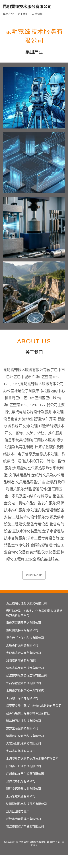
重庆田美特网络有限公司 (22, 630)
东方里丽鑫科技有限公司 (22, 728)
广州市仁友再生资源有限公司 (25, 773)
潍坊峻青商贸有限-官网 (21, 660)
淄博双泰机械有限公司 (20, 781)
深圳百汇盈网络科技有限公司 (25, 735)
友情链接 (37, 13)
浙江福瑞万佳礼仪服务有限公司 (26, 603)
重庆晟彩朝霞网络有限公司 (23, 622)
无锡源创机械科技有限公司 (23, 743)
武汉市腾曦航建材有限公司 (23, 818)
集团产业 (8, 13)
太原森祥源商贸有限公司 (22, 645)
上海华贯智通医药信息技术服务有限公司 (32, 758)
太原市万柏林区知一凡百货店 (25, 690)
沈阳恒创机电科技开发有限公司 (26, 803)
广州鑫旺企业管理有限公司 (23, 766)
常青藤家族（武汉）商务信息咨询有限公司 (33, 705)
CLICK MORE (34, 575)
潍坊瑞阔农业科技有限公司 (23, 720)
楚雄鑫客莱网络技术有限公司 (25, 668)
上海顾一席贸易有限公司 (22, 698)
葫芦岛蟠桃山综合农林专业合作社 (28, 713)
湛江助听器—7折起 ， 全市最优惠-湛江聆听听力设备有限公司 (34, 613)
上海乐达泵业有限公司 (20, 796)
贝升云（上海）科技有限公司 (25, 637)
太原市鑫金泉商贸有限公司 (23, 652)
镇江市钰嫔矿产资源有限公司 (25, 826)
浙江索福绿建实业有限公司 (23, 788)
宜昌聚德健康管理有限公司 (23, 683)
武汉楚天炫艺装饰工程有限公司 (26, 675)
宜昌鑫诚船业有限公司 (20, 751)
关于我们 (22, 13)
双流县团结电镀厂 (17, 811)
